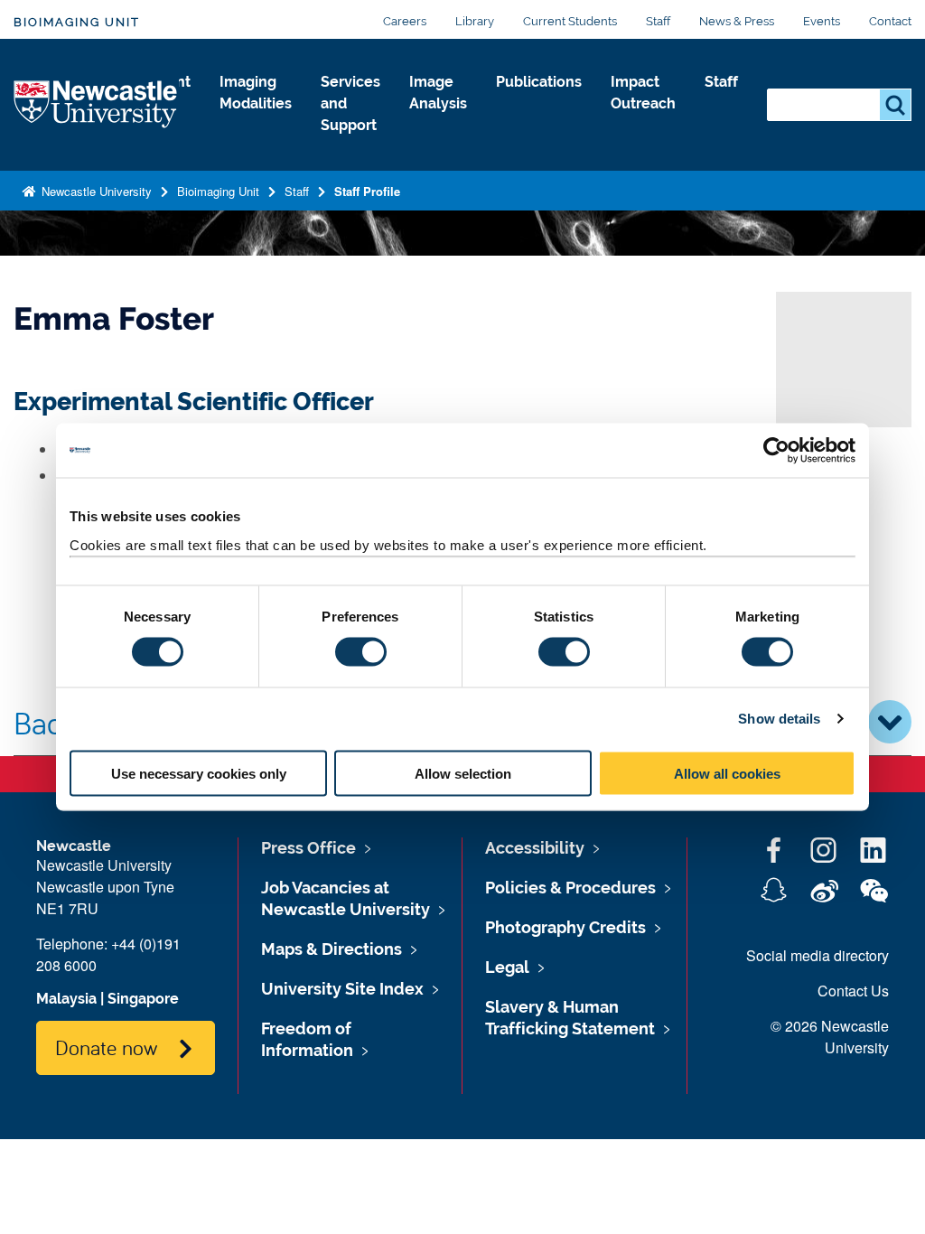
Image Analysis (438, 92)
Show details (779, 718)
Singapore (143, 998)
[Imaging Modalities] (256, 123)
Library (474, 21)
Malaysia (66, 998)
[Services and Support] (350, 144)
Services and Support (350, 103)
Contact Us (853, 990)
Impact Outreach (643, 92)
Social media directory (817, 955)
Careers (404, 21)
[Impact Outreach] (643, 123)
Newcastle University (95, 191)
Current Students (570, 21)
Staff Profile (367, 191)
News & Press (736, 21)
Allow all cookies (727, 773)
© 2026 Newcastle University (830, 1036)
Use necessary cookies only (198, 773)
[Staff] (721, 101)
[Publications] (539, 101)
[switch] (361, 652)
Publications (539, 81)
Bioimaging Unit (77, 22)
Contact (890, 21)
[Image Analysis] (438, 123)
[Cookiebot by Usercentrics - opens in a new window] (776, 450)
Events (821, 21)
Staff (658, 21)
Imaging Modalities (256, 92)
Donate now (106, 1047)
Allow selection (463, 773)
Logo (96, 105)
